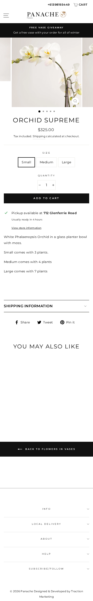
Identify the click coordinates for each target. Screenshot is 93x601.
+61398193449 (59, 4)
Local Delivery (46, 524)
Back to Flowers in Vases (49, 448)
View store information (26, 227)
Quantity (46, 175)
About (46, 538)
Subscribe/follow (46, 568)
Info (46, 508)
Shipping (39, 136)
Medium (46, 162)
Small (26, 162)
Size (46, 152)
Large (66, 162)
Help (46, 553)
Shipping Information (28, 306)
